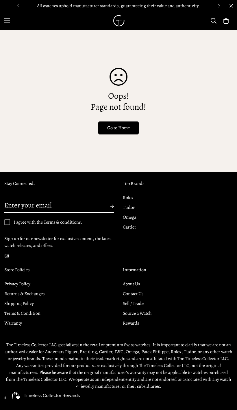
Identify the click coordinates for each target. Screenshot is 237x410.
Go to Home (118, 128)
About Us (131, 284)
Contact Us (133, 294)
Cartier (129, 227)
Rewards (131, 323)
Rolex (128, 197)
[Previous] (18, 6)
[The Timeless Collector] (118, 21)
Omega (129, 217)
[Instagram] (6, 256)
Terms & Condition (22, 313)
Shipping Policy (19, 303)
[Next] (218, 6)
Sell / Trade (133, 303)
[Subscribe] (107, 206)
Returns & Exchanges (24, 294)
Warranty (13, 323)
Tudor (129, 207)
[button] (226, 20)
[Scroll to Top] (225, 378)
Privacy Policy (17, 284)
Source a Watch (137, 313)
